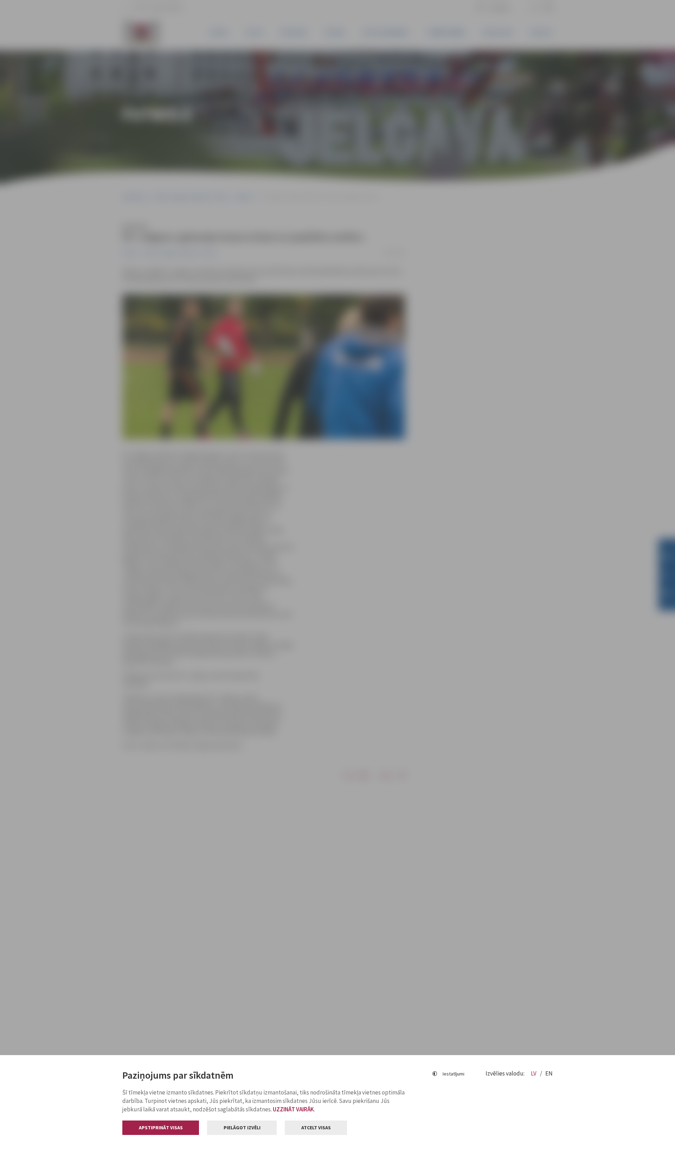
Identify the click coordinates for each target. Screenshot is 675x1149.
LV (534, 1073)
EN (549, 1073)
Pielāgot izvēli (242, 1127)
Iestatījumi (453, 1074)
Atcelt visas (316, 1127)
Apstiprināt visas (161, 1127)
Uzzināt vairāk (293, 1109)
